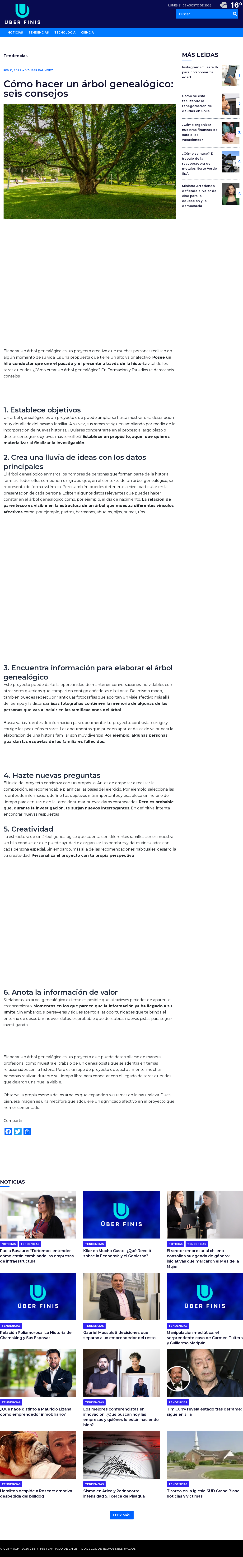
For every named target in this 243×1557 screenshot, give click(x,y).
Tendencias (16, 56)
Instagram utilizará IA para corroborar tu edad (200, 72)
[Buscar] (235, 14)
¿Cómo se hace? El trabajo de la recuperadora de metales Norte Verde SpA (199, 163)
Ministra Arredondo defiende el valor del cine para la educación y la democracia (199, 196)
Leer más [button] (121, 1515)
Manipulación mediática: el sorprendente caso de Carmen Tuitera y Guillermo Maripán (205, 1337)
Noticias (9, 1244)
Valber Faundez (39, 70)
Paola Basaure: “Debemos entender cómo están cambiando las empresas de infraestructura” (37, 1256)
